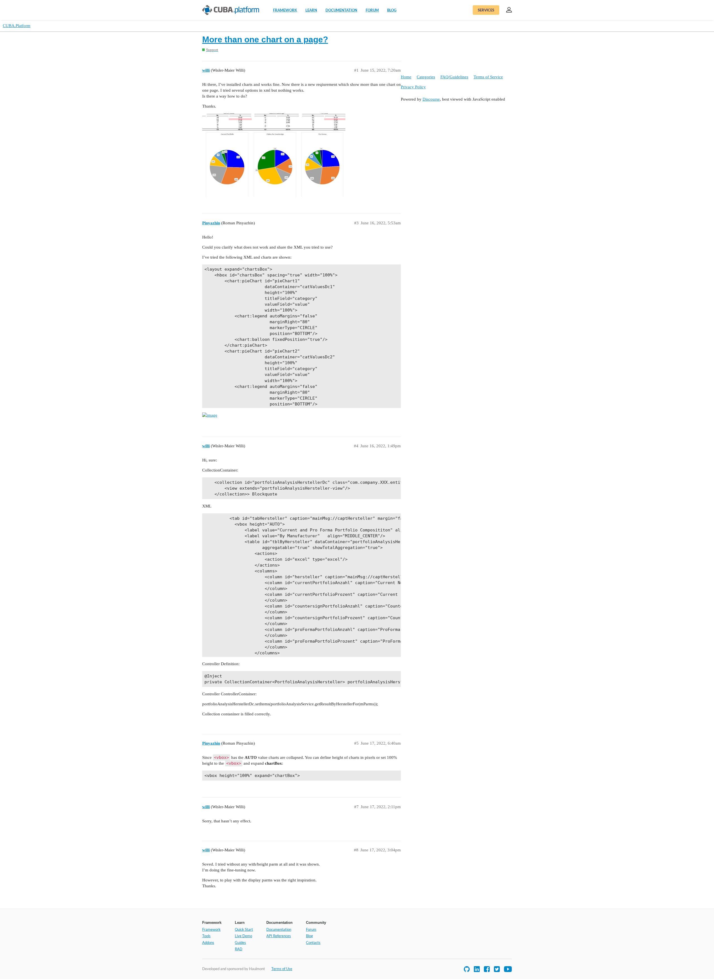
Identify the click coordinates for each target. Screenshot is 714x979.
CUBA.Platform (16, 25)
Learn (311, 10)
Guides (240, 942)
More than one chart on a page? (265, 39)
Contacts (313, 942)
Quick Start (244, 929)
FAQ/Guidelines (454, 77)
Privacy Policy (413, 87)
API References (278, 936)
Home (406, 77)
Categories (426, 77)
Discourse (431, 99)
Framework (285, 10)
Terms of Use (281, 969)
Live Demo (243, 936)
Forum (372, 10)
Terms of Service (488, 77)
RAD (238, 949)
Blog (391, 10)
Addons (208, 942)
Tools (206, 936)
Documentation (341, 10)
